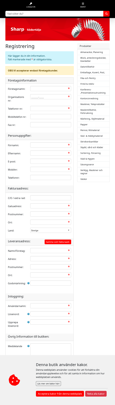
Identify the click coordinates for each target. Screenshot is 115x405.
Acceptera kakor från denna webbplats (60, 393)
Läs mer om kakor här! (48, 383)
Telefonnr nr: (15, 108)
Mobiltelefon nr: (17, 117)
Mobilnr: (13, 169)
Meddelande (15, 346)
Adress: (12, 259)
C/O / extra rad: (16, 198)
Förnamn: (13, 145)
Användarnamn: (17, 306)
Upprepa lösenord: (13, 324)
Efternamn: (14, 153)
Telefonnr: (13, 177)
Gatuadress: (15, 206)
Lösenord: (13, 314)
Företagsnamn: (16, 89)
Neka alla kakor (96, 393)
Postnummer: (16, 214)
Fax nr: (11, 125)
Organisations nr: (16, 98)
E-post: (12, 161)
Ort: (10, 222)
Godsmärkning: (17, 283)
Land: (11, 230)
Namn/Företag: (16, 251)
